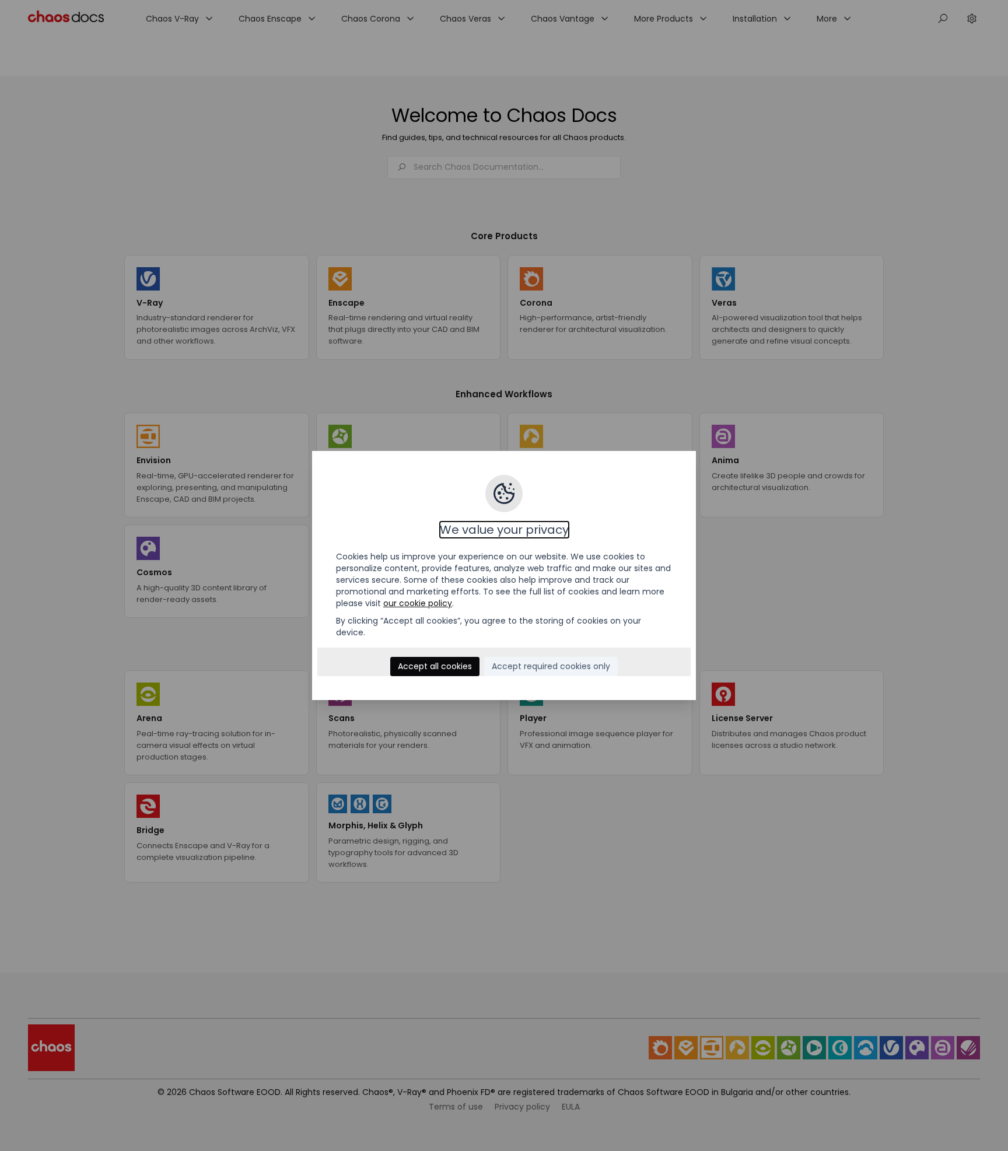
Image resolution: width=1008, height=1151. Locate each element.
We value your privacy (504, 530)
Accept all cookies (435, 666)
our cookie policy (417, 603)
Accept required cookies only (551, 666)
